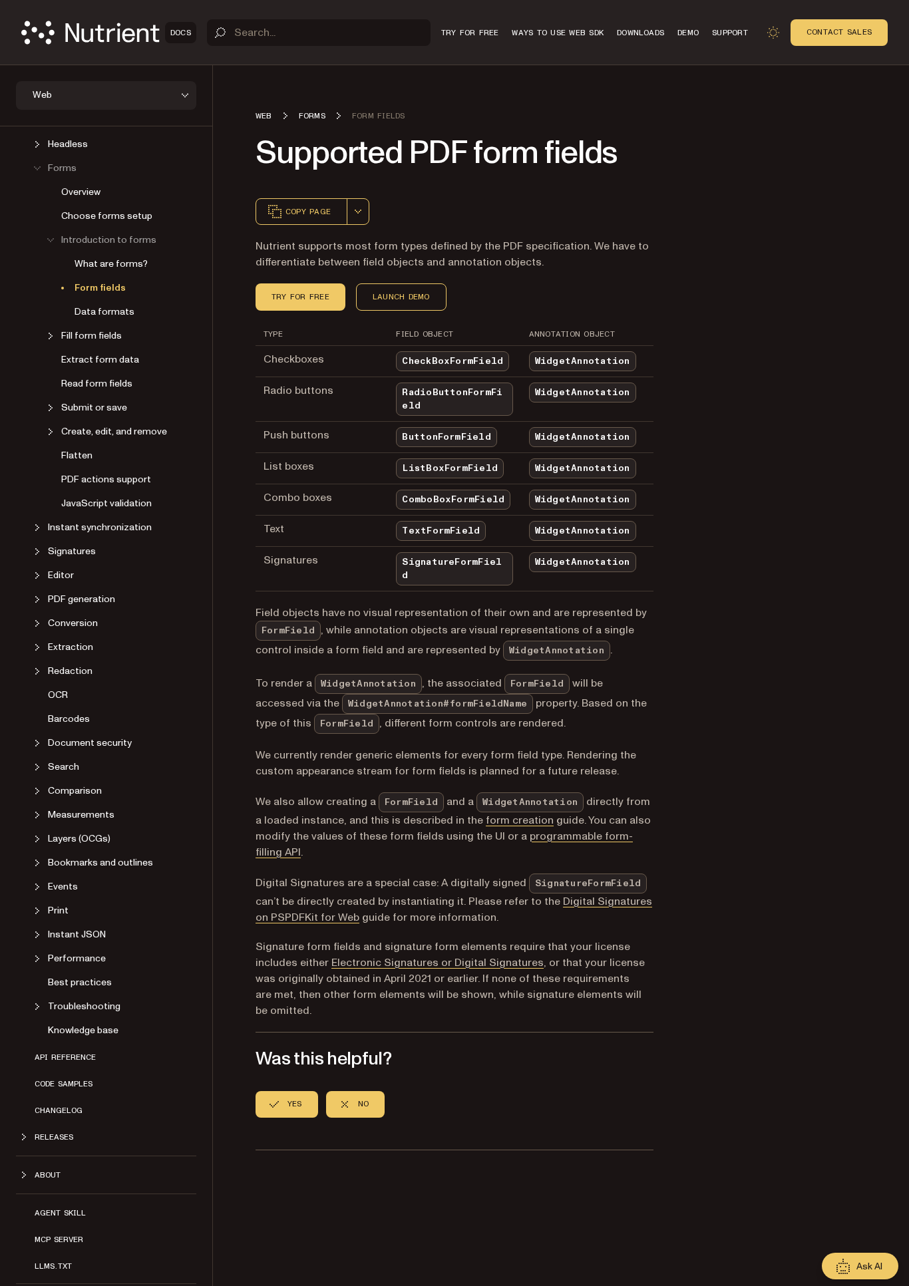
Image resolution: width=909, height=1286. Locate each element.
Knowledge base (83, 1030)
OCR (58, 695)
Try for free (300, 297)
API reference (65, 1057)
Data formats (104, 311)
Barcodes (69, 719)
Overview (80, 192)
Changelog (59, 1110)
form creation (520, 820)
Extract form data (100, 359)
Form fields (100, 287)
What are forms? (111, 263)
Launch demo (401, 297)
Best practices (80, 982)
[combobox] (358, 211)
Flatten (76, 455)
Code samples (63, 1084)
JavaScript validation (106, 503)
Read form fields (96, 383)
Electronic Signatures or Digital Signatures (437, 962)
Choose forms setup (106, 216)
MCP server (59, 1239)
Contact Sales (839, 32)
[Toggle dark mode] (773, 32)
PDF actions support (106, 479)
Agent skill (60, 1213)
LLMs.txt (53, 1266)
